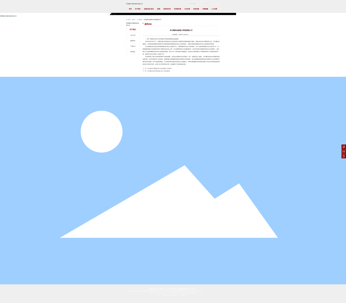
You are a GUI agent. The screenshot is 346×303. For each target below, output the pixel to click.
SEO (202, 291)
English (218, 4)
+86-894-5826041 (158, 293)
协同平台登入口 (153, 289)
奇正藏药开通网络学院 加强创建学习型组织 (159, 68)
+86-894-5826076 (170, 293)
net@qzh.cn (182, 293)
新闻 (133, 20)
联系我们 (161, 289)
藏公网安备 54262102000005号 (170, 295)
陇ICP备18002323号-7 (162, 291)
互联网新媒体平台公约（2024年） (187, 289)
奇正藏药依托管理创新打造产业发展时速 (158, 71)
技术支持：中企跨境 (190, 293)
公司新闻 (139, 20)
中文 (213, 4)
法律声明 (173, 289)
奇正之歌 (167, 289)
